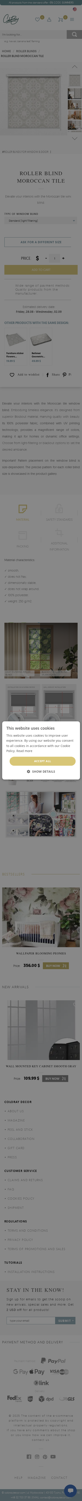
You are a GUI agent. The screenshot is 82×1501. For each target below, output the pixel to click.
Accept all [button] (42, 761)
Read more (24, 751)
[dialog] (41, 750)
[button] (41, 771)
